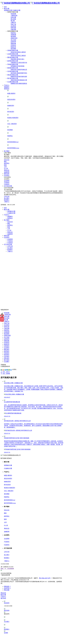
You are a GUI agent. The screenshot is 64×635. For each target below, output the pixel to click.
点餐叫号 (6, 321)
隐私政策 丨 (7, 586)
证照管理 (6, 339)
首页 (5, 207)
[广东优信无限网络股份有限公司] (30, 3)
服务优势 (6, 235)
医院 (8, 227)
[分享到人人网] (7, 370)
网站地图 (6, 590)
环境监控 (6, 342)
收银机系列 (7, 481)
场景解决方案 (8, 10)
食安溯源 (6, 494)
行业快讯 (10, 242)
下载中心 (10, 251)
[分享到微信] (9, 370)
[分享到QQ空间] (1, 370)
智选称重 (6, 312)
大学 (8, 228)
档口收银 (6, 318)
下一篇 (5, 373)
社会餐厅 (6, 361)
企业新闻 (10, 239)
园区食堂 (6, 349)
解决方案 (6, 209)
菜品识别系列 (8, 478)
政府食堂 (6, 351)
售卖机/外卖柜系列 (9, 487)
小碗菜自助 (7, 314)
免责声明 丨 (7, 588)
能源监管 (6, 344)
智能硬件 (10, 216)
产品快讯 (10, 241)
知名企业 (10, 221)
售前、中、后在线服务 (7, 568)
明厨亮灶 (6, 330)
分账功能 (6, 328)
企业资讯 (6, 237)
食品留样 (6, 333)
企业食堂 (6, 347)
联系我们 (10, 249)
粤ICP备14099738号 (44, 578)
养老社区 (10, 232)
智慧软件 (10, 218)
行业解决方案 (16, 10)
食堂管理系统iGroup (10, 503)
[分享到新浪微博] (3, 370)
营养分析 (6, 326)
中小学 (9, 230)
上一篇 (5, 371)
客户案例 (6, 220)
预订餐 (6, 319)
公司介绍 (10, 246)
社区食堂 (6, 356)
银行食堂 (6, 360)
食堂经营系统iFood (9, 500)
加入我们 (10, 248)
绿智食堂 (6, 346)
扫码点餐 (6, 316)
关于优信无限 (8, 244)
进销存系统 (7, 335)
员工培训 (6, 337)
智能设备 (6, 340)
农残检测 (6, 332)
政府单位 (10, 225)
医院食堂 (6, 354)
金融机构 (10, 234)
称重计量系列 (8, 475)
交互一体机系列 (8, 490)
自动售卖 (6, 325)
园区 (8, 223)
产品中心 (6, 214)
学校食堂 (6, 353)
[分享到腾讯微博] (5, 370)
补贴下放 (6, 323)
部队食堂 (6, 358)
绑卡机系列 (7, 484)
